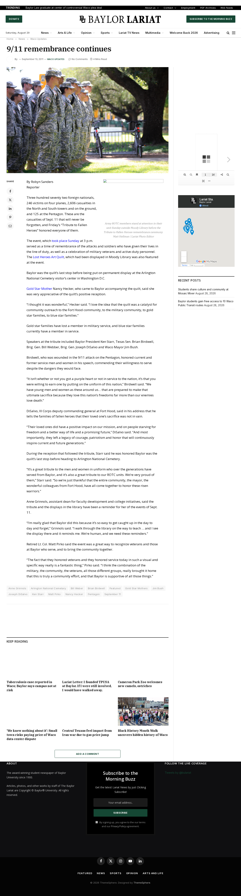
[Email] (10, 225)
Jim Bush (158, 588)
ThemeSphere (141, 882)
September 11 (112, 594)
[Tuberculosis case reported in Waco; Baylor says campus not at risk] (32, 662)
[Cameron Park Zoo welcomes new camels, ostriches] (143, 662)
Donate (14, 19)
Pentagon (94, 594)
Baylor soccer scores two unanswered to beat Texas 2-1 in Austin (65, 7)
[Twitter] (10, 199)
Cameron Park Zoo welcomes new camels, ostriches (140, 684)
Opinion (86, 32)
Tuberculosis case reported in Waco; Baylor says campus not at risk (31, 686)
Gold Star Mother (39, 288)
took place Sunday (65, 241)
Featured (115, 588)
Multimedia (152, 32)
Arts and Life (153, 873)
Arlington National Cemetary (48, 588)
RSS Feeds (227, 7)
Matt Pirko (54, 594)
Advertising (211, 32)
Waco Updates (56, 59)
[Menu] (233, 33)
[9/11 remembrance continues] (88, 120)
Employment (188, 7)
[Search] (228, 33)
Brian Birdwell (96, 588)
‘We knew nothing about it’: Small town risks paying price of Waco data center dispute (32, 735)
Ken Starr (38, 594)
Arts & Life (65, 32)
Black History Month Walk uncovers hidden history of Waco (143, 733)
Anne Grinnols (17, 588)
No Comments (80, 59)
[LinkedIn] (10, 208)
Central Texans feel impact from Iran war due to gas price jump (87, 733)
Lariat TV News (129, 32)
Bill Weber (77, 588)
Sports (105, 32)
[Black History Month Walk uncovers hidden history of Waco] (143, 711)
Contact (168, 7)
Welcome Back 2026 (184, 32)
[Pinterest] (10, 217)
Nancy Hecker (74, 594)
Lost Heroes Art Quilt (48, 257)
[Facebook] (10, 191)
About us (150, 7)
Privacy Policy (118, 826)
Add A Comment (87, 753)
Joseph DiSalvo (17, 594)
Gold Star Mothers (136, 588)
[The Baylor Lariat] (120, 19)
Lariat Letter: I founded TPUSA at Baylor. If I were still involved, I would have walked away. (86, 686)
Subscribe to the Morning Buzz (211, 19)
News (45, 32)
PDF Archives (208, 7)
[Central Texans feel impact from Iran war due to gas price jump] (87, 711)
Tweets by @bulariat (178, 772)
